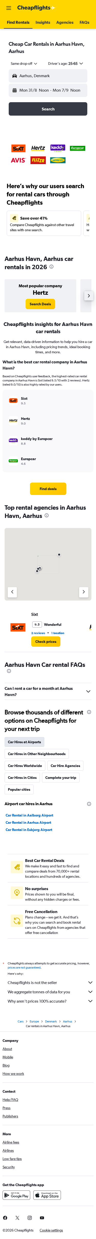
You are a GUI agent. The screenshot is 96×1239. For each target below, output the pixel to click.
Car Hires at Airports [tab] (24, 742)
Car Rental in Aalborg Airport (29, 815)
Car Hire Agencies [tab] (65, 766)
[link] (40, 304)
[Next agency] (83, 592)
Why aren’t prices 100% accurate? (37, 1001)
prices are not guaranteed (24, 967)
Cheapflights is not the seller (32, 982)
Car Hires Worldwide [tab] (25, 766)
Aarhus (67, 1021)
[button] (8, 8)
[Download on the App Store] (47, 1195)
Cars (21, 1021)
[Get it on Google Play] (16, 1195)
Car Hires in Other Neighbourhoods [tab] (37, 754)
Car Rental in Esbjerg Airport (29, 830)
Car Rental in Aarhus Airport (28, 822)
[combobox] (24, 63)
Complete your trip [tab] (60, 778)
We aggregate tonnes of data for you (39, 991)
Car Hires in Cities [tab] (22, 778)
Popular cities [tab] (19, 789)
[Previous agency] (12, 592)
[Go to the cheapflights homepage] (36, 8)
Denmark (51, 1021)
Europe (34, 1021)
